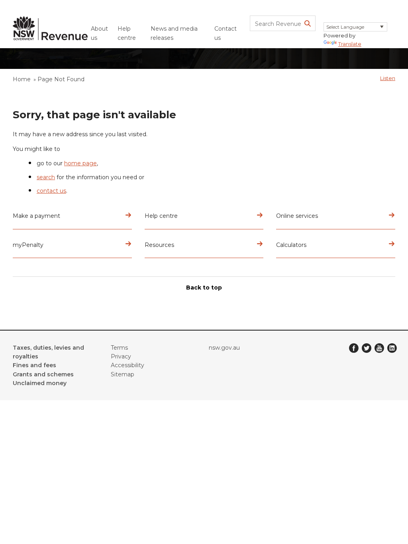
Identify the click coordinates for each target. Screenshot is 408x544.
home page (80, 163)
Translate (349, 44)
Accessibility (127, 365)
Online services (297, 215)
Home (22, 79)
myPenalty (28, 245)
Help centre (127, 33)
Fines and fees (34, 365)
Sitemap (122, 374)
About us (99, 33)
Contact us (225, 33)
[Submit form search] (307, 23)
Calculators (291, 245)
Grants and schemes (43, 374)
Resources (159, 245)
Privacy (121, 356)
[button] (387, 78)
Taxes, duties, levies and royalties (48, 352)
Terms (119, 347)
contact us (51, 190)
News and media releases (174, 33)
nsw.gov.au (224, 347)
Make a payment (36, 215)
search (46, 177)
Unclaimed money (40, 383)
